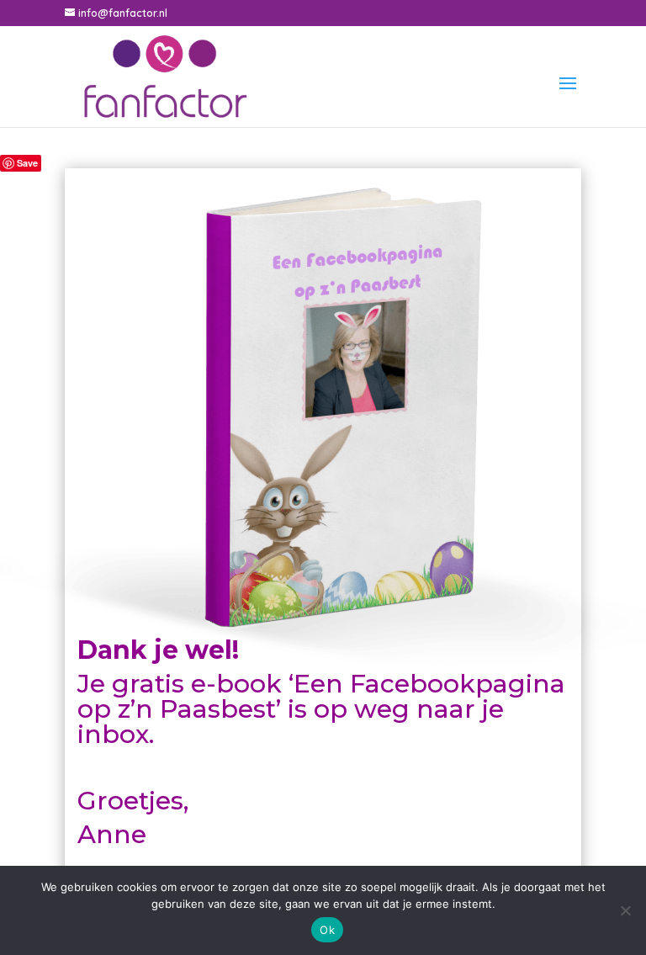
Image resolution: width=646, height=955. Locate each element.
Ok (327, 929)
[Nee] (625, 910)
